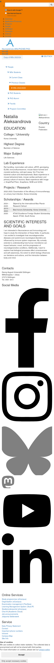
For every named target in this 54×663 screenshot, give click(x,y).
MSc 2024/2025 (19, 88)
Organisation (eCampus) (11, 601)
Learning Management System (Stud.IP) (18, 606)
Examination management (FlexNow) (16, 604)
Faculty (12, 103)
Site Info (5, 638)
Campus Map (7, 636)
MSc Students (15, 72)
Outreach (8, 31)
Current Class (16, 77)
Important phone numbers (12, 631)
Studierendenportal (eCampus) (14, 609)
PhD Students (15, 93)
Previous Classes (18, 82)
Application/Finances (13, 21)
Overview (8, 19)
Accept (21, 654)
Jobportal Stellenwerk (10, 616)
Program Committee (17, 109)
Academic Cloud (15, 611)
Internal (8, 33)
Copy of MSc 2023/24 (12, 57)
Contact (8, 36)
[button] (5, 51)
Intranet (5, 633)
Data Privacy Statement (11, 626)
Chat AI (5, 611)
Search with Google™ (14, 10)
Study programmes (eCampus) (14, 599)
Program (8, 24)
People (8, 26)
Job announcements (10, 614)
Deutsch (47, 56)
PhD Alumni (14, 98)
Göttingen (9, 29)
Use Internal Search (14, 13)
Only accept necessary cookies (14, 661)
